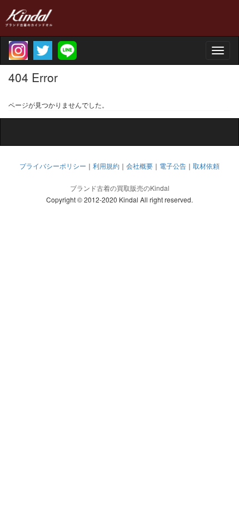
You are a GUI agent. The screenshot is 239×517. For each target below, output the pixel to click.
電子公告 (173, 165)
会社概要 (139, 165)
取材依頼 (206, 165)
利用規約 (106, 165)
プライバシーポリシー (52, 165)
